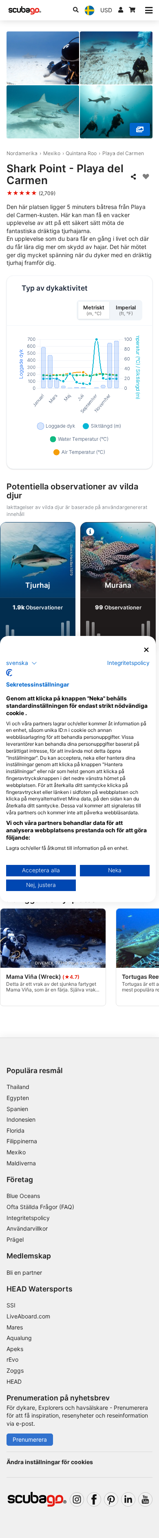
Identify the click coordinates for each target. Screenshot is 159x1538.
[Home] (25, 10)
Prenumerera (30, 1439)
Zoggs (15, 1370)
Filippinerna (22, 1141)
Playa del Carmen (123, 153)
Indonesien (21, 1119)
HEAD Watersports (40, 1289)
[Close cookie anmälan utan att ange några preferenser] (146, 650)
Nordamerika (22, 153)
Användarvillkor (27, 1228)
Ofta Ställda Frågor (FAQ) (40, 1206)
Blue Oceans (23, 1195)
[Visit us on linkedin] (128, 1499)
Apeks (15, 1348)
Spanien (17, 1108)
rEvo (12, 1359)
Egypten (18, 1097)
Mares (15, 1327)
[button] (21, 663)
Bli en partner (24, 1272)
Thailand (18, 1086)
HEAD (14, 1381)
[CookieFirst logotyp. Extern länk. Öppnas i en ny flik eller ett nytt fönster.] (9, 672)
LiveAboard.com (28, 1316)
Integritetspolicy (28, 1217)
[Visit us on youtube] (145, 1499)
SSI (11, 1305)
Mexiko (51, 153)
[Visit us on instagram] (77, 1499)
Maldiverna (21, 1163)
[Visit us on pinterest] (111, 1499)
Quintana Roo (81, 153)
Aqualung (19, 1337)
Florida (15, 1130)
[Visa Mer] (140, 129)
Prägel (15, 1239)
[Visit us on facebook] (94, 1499)
